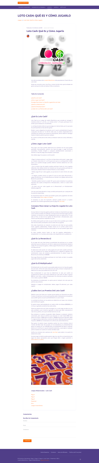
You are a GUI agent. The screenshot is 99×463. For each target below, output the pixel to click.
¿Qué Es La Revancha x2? (38, 104)
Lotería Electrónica (50, 80)
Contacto (53, 452)
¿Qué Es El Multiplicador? (38, 106)
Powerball (33, 401)
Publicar (27, 440)
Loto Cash (61, 201)
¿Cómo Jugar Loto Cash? (38, 100)
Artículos (63, 7)
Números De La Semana (38, 7)
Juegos (49, 7)
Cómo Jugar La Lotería (46, 197)
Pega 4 (33, 399)
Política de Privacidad (75, 452)
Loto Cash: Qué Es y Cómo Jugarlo (33, 20)
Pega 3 (33, 396)
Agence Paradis (45, 460)
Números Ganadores (24, 7)
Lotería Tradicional (23, 2)
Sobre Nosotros (45, 452)
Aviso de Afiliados (62, 452)
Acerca (56, 7)
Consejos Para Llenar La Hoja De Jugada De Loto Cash (45, 102)
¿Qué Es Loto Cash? (36, 98)
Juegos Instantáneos (37, 405)
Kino (32, 403)
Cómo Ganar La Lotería (37, 339)
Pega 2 (33, 394)
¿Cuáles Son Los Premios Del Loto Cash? (42, 108)
